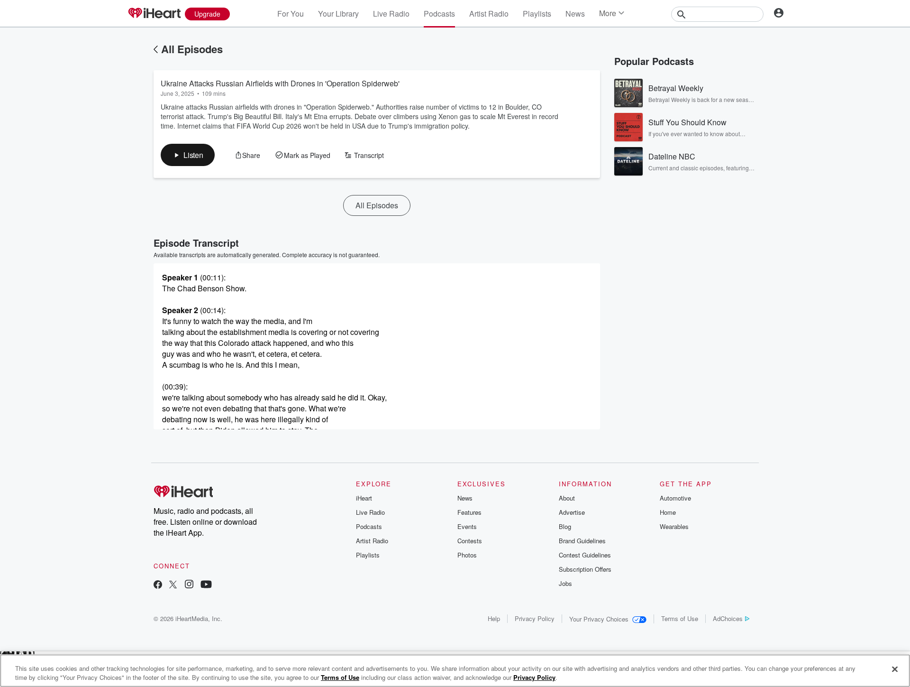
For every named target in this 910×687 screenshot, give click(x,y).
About (567, 497)
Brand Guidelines (582, 540)
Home (668, 512)
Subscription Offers (585, 569)
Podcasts (439, 13)
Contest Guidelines (585, 554)
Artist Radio (489, 13)
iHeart (364, 497)
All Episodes (192, 48)
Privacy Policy (535, 618)
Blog (565, 526)
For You (290, 13)
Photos (467, 554)
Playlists (537, 13)
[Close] (894, 669)
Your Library (338, 13)
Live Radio (391, 13)
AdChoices (728, 618)
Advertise (572, 512)
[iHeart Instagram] (189, 585)
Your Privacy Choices (598, 618)
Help (494, 618)
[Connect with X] (173, 585)
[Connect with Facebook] (158, 585)
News (575, 13)
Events (467, 526)
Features (469, 512)
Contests (469, 540)
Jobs (565, 583)
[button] (188, 155)
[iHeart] (154, 13)
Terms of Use (679, 618)
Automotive (675, 497)
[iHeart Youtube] (206, 585)
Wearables (674, 526)
